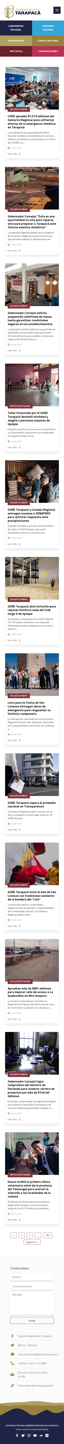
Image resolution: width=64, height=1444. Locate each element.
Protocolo (16, 51)
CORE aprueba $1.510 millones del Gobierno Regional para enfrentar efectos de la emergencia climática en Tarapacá (32, 122)
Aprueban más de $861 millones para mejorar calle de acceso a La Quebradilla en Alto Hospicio (30, 992)
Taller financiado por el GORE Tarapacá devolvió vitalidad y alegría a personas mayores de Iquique (29, 418)
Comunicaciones (48, 51)
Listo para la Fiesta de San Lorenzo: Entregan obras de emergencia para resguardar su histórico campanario (29, 708)
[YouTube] (35, 1435)
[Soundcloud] (41, 1435)
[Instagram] (29, 1435)
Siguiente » (32, 1242)
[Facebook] (17, 1435)
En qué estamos (18, 109)
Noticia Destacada (20, 406)
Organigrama (16, 40)
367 (48, 1235)
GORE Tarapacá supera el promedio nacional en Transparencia (32, 804)
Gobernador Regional (16, 27)
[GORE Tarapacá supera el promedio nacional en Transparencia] (32, 774)
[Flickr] (47, 1435)
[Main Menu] (57, 10)
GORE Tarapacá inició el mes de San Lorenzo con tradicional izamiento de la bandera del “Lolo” (32, 896)
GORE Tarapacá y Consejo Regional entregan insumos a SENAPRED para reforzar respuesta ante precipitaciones (31, 515)
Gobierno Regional (48, 27)
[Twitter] (23, 1435)
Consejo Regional (48, 40)
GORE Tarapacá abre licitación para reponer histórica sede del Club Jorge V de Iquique (32, 610)
